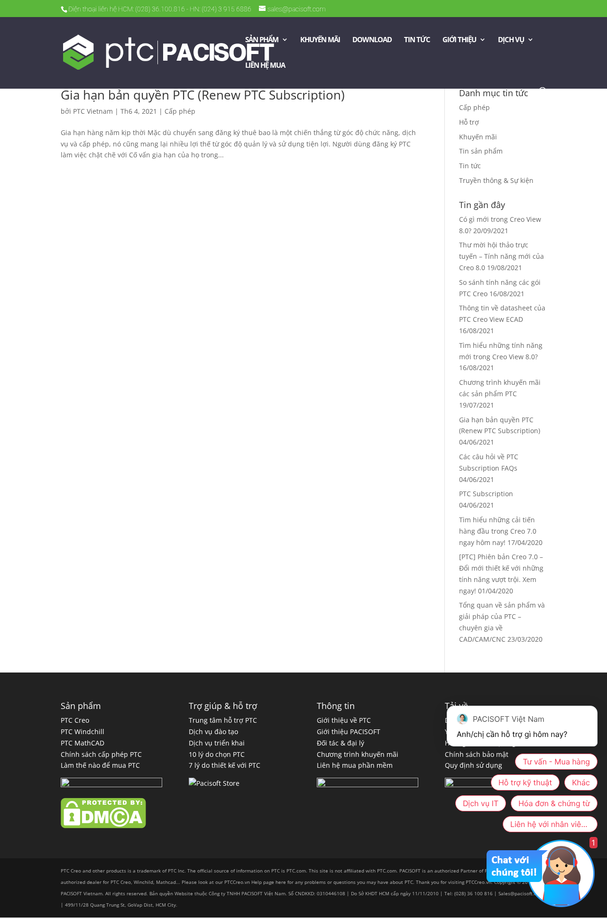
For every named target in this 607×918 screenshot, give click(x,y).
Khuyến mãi (478, 136)
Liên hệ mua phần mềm (355, 765)
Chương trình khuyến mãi (357, 754)
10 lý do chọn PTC (217, 754)
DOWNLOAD (372, 40)
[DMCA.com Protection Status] (103, 825)
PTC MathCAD (82, 742)
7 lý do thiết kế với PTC (224, 765)
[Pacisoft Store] (214, 783)
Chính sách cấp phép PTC (101, 754)
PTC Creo (75, 720)
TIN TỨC (417, 40)
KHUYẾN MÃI (320, 40)
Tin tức (470, 165)
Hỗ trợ (469, 122)
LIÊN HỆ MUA (265, 66)
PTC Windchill (82, 731)
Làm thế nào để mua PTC (100, 765)
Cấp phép (180, 111)
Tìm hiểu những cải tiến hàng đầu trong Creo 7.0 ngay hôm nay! (497, 531)
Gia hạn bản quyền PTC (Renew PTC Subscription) (203, 94)
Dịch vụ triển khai (217, 742)
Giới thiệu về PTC (344, 720)
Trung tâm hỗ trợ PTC (223, 720)
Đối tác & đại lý (340, 742)
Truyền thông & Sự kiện (496, 180)
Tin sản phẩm (481, 150)
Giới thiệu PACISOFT (348, 731)
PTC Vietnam (93, 111)
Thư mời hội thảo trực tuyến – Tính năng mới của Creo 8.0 (501, 256)
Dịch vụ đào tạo (213, 731)
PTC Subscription (486, 493)
